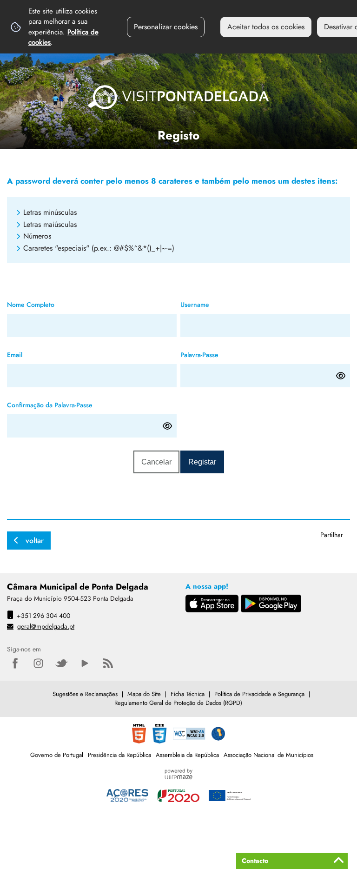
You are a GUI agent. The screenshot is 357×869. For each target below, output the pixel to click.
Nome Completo (45, 303)
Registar (202, 462)
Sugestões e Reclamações (85, 694)
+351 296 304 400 (43, 615)
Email (29, 353)
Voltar (35, 540)
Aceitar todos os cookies (265, 26)
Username (209, 303)
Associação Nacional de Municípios (268, 754)
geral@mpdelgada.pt (45, 626)
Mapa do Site (144, 694)
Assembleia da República (187, 754)
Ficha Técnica (188, 694)
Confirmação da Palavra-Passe (64, 404)
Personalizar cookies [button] (166, 26)
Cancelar (156, 462)
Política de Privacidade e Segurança (259, 694)
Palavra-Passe (214, 353)
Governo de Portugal (56, 754)
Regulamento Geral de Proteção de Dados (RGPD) (178, 702)
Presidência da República (119, 754)
